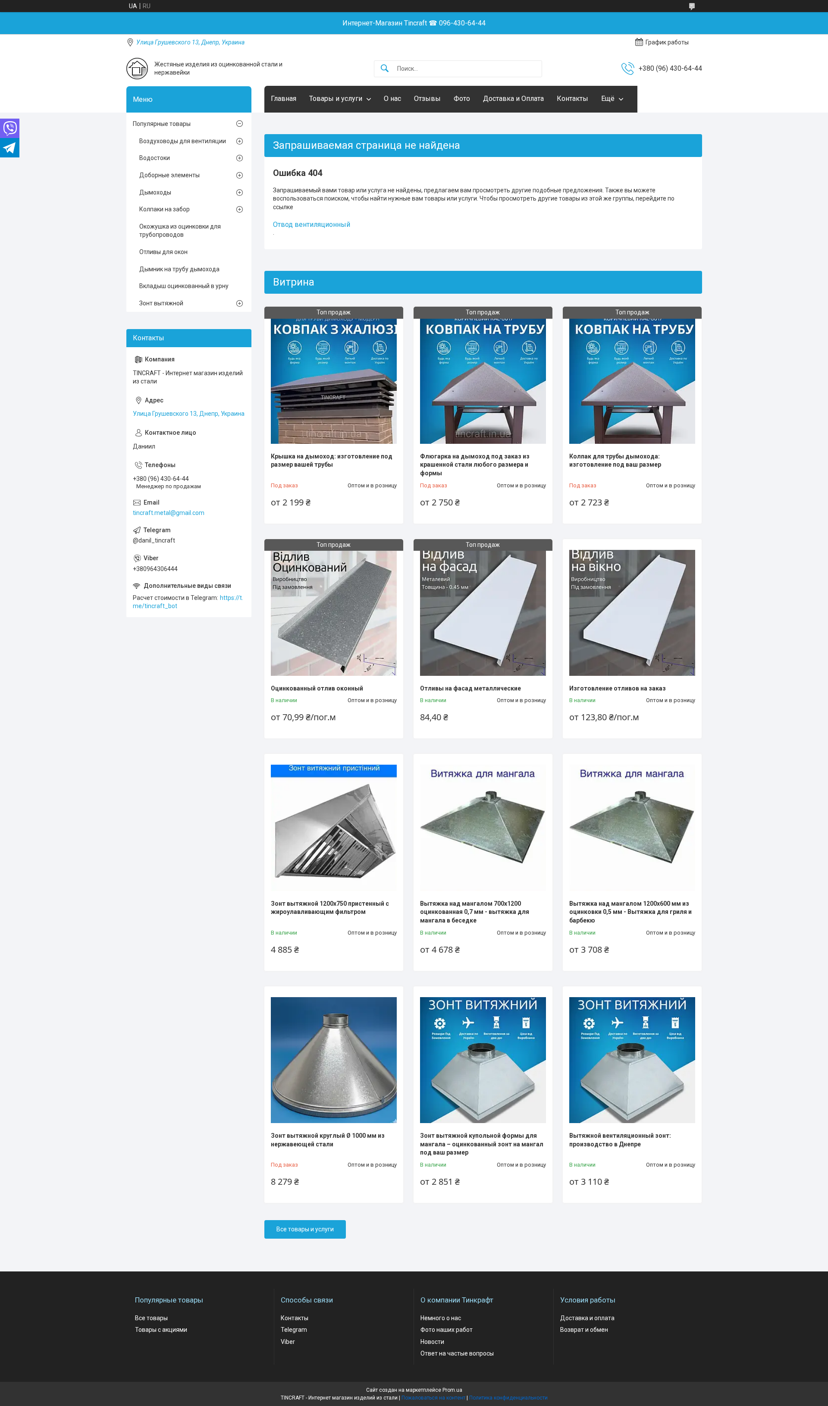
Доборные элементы (169, 175)
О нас (392, 98)
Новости (432, 1341)
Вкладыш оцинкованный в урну (184, 285)
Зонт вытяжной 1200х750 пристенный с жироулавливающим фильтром (330, 908)
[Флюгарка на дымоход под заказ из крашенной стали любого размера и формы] (483, 380)
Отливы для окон (163, 251)
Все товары (151, 1318)
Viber (288, 1341)
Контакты (572, 98)
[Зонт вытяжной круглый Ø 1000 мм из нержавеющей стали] (334, 1060)
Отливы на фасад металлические (470, 688)
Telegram (294, 1329)
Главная (283, 98)
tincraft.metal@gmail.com (168, 512)
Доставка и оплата (587, 1318)
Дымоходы (155, 192)
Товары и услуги (335, 98)
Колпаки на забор (164, 209)
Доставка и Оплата (513, 98)
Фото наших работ (446, 1329)
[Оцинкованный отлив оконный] (334, 613)
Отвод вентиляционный (311, 224)
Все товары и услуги (305, 1229)
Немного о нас (440, 1318)
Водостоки (154, 157)
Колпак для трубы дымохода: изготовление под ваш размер (615, 460)
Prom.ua (452, 1390)
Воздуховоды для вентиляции (182, 141)
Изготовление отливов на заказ (617, 688)
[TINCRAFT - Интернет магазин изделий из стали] (137, 68)
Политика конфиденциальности (508, 1398)
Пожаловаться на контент (433, 1398)
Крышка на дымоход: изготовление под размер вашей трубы (331, 460)
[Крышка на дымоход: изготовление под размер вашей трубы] (334, 380)
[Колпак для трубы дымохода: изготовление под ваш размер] (632, 380)
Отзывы (427, 98)
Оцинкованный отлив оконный (317, 688)
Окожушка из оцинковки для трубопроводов (180, 231)
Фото (462, 98)
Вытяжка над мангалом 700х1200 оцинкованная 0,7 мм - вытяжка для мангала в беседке (474, 912)
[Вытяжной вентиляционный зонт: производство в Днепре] (632, 1060)
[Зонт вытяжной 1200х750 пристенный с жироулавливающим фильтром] (334, 828)
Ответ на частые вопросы (457, 1353)
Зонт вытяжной (161, 303)
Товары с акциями (161, 1329)
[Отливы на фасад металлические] (483, 613)
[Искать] (385, 68)
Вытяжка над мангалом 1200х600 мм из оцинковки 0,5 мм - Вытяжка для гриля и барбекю (630, 912)
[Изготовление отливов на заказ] (632, 613)
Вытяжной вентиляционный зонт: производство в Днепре (620, 1140)
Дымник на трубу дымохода (179, 269)
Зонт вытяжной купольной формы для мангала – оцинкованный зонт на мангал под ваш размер (481, 1144)
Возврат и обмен (584, 1329)
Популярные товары (162, 123)
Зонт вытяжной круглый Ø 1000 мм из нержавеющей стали (328, 1140)
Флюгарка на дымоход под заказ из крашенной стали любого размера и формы (475, 465)
